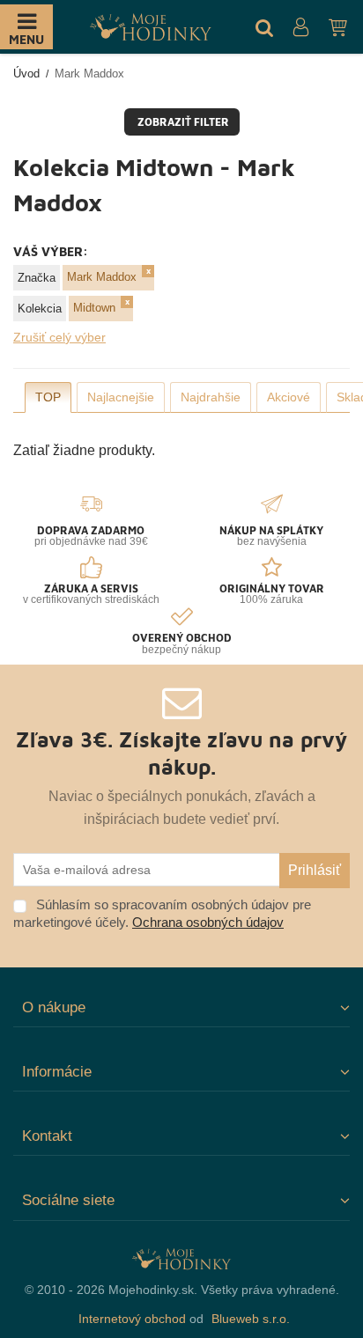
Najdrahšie (211, 397)
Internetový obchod (132, 1319)
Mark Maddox (102, 276)
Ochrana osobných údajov (208, 922)
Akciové (288, 397)
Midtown (94, 307)
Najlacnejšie (120, 397)
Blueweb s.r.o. (250, 1319)
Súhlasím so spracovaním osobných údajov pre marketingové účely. (162, 913)
